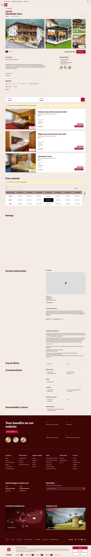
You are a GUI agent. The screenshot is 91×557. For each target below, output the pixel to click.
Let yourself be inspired (9, 468)
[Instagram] (76, 539)
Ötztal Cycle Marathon (50, 466)
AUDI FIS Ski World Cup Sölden (52, 458)
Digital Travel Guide (63, 460)
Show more (7, 75)
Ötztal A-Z (34, 466)
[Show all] (20, 129)
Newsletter (75, 460)
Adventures (21, 462)
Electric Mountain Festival (51, 468)
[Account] (89, 1)
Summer (7, 460)
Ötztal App (75, 464)
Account (61, 462)
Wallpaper (75, 468)
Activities (8, 455)
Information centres (77, 462)
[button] (66, 283)
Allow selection (80, 550)
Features (7, 89)
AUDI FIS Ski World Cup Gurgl (51, 460)
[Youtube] (82, 539)
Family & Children (8, 466)
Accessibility (37, 539)
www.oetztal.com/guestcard (57, 336)
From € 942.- (20, 200)
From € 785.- (20, 196)
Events (48, 455)
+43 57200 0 (7, 1)
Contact (74, 458)
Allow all (80, 547)
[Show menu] (2, 5)
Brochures (75, 466)
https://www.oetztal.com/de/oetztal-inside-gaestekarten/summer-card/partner (67, 341)
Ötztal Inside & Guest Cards (17, 1)
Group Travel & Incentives (24, 464)
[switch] (32, 555)
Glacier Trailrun (49, 464)
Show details (57, 554)
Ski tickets (21, 460)
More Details (40, 126)
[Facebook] (79, 539)
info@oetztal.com (23, 490)
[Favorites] (87, 1)
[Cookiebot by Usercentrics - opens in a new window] (9, 555)
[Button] (84, 488)
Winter (6, 458)
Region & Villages (37, 455)
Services (75, 455)
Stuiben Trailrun (49, 462)
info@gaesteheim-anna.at (51, 300)
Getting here (26, 1)
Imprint (13, 539)
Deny (80, 553)
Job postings (44, 539)
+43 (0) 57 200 (8, 490)
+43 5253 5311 (48, 298)
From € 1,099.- (19, 203)
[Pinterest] (85, 539)
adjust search (24, 182)
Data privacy (19, 539)
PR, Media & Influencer (54, 539)
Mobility (34, 462)
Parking (33, 464)
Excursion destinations (9, 462)
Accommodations (22, 458)
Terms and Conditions (28, 539)
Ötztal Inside (63, 455)
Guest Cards (62, 458)
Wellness (7, 464)
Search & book (22, 455)
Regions (34, 458)
